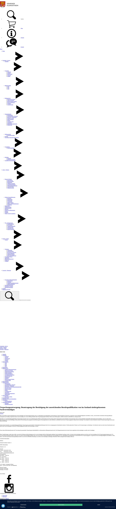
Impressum (4, 496)
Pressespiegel (4, 367)
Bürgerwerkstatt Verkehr (12, 101)
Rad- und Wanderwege (11, 255)
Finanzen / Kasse (10, 118)
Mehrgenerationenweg (9, 258)
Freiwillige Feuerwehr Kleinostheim (12, 137)
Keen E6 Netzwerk (11, 102)
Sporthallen (7, 257)
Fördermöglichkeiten (9, 373)
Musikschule (9, 124)
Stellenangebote (8, 134)
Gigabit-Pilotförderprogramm (12, 283)
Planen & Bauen (10, 119)
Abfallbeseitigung (10, 224)
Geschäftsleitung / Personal (12, 116)
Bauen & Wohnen (8, 179)
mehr (98, 504)
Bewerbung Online (11, 135)
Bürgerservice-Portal (11, 99)
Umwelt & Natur (10, 186)
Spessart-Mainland (10, 253)
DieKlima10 (7, 377)
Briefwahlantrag (5, 381)
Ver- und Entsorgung (9, 222)
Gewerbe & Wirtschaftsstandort (11, 279)
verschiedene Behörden (6, 402)
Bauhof (8, 120)
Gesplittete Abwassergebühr (10, 160)
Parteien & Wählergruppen (10, 210)
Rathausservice (8, 98)
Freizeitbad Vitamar (8, 256)
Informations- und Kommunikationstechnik (13, 386)
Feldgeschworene (10, 187)
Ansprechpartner (8, 114)
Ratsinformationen (10, 147)
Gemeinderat (7, 146)
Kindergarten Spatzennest (12, 123)
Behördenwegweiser (11, 159)
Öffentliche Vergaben (9, 286)
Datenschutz (4, 495)
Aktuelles (6, 61)
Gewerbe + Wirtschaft (6, 270)
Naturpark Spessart (10, 254)
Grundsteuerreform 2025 (9, 374)
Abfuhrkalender (10, 227)
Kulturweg (7, 260)
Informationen (10, 180)
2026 (6, 362)
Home (3, 51)
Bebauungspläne (10, 181)
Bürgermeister (10, 115)
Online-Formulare (10, 100)
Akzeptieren (61, 504)
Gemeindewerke (10, 121)
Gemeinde (7, 70)
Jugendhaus (9, 122)
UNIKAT (7, 498)
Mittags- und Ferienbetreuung (13, 203)
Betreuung (9, 198)
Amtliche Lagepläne (11, 183)
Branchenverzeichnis (9, 287)
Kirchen (6, 211)
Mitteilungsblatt (8, 85)
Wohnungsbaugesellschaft (12, 185)
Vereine (6, 239)
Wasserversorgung (10, 229)
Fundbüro (9, 103)
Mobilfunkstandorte (11, 284)
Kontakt (22, 47)
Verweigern (23, 504)
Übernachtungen (10, 251)
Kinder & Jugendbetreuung (10, 197)
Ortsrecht (9, 75)
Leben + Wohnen (5, 169)
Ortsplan (22, 37)
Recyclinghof (9, 225)
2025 (8, 86)
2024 (8, 87)
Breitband (9, 281)
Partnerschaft (9, 74)
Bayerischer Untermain (11, 252)
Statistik (8, 76)
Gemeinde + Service (6, 60)
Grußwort (9, 71)
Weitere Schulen (10, 202)
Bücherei (6, 209)
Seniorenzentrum (8, 208)
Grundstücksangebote (11, 184)
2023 (8, 88)
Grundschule (9, 201)
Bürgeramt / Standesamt (11, 117)
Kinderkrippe (9, 199)
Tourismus (7, 249)
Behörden (7, 157)
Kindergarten (9, 200)
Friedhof (6, 212)
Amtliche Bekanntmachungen (10, 369)
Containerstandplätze (11, 226)
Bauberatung (9, 182)
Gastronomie (9, 250)
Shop (22, 28)
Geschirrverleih (10, 104)
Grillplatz (6, 261)
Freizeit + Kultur (5, 238)
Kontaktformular (5, 397)
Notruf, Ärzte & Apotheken (10, 213)
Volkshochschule (8, 207)
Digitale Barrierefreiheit (9, 371)
